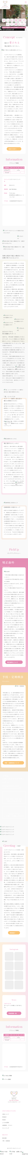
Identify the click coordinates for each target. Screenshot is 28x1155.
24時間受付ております (14, 815)
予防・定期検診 (6, 1141)
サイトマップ (5, 1128)
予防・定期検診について (12, 763)
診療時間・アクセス (7, 1125)
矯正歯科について (12, 662)
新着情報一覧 (13, 1013)
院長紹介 (12, 933)
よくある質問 (5, 1122)
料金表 (4, 1120)
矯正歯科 (4, 1138)
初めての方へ (13, 149)
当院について (5, 1114)
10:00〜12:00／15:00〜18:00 (14, 800)
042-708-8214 (12, 189)
